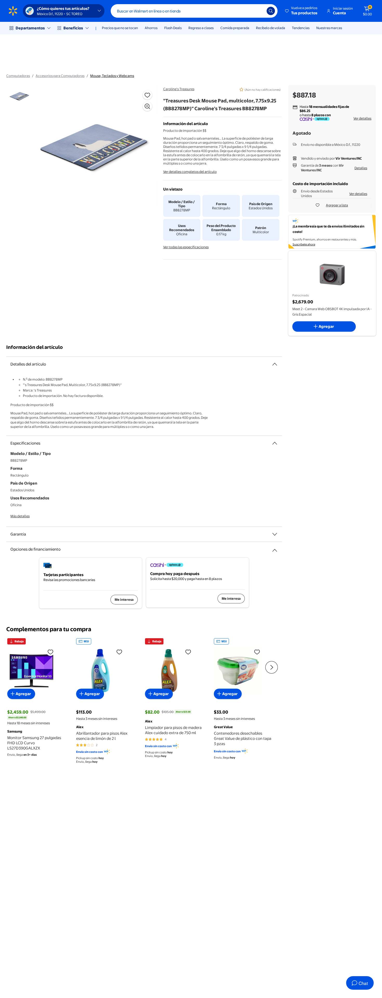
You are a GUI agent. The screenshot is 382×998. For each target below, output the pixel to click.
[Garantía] (275, 534)
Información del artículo (34, 347)
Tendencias (300, 28)
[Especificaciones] (275, 443)
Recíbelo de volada (270, 28)
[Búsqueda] (271, 11)
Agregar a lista (337, 205)
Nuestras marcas (329, 28)
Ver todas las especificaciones (186, 247)
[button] (301, 11)
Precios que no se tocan (120, 28)
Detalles (360, 168)
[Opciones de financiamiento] (275, 548)
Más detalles (20, 516)
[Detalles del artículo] (275, 364)
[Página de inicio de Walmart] (13, 11)
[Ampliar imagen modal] (147, 106)
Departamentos (30, 27)
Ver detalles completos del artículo (190, 171)
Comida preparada (234, 28)
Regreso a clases (201, 28)
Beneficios (73, 27)
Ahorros (151, 28)
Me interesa (124, 599)
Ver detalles (362, 118)
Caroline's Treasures (178, 89)
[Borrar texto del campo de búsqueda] (259, 11)
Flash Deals (173, 28)
